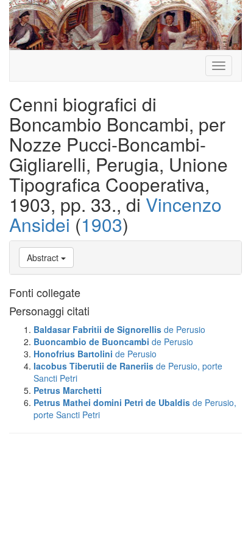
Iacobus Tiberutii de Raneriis (94, 366)
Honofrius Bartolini (73, 354)
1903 (101, 224)
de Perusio (184, 329)
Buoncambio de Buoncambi (91, 341)
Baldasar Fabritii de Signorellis (97, 329)
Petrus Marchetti (68, 390)
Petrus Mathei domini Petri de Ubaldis (112, 402)
